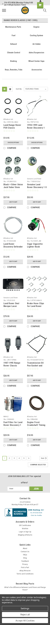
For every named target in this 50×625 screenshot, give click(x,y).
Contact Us (25, 552)
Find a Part (25, 567)
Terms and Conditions (25, 574)
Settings (25, 608)
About (25, 548)
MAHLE (5, 417)
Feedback (25, 561)
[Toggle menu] (4, 10)
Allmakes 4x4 (8, 119)
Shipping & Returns (25, 535)
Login (21, 532)
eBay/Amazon (25, 571)
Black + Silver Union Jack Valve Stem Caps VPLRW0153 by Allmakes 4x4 (13, 188)
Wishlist (25, 529)
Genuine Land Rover (34, 179)
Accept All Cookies (25, 620)
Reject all (25, 614)
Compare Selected (38, 465)
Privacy (25, 564)
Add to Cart (13, 202)
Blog (25, 558)
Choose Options (13, 142)
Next (43, 458)
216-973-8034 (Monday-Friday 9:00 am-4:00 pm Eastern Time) (18, 4)
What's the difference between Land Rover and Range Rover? (25, 588)
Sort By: (19, 89)
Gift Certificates (25, 525)
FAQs (25, 555)
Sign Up (28, 532)
